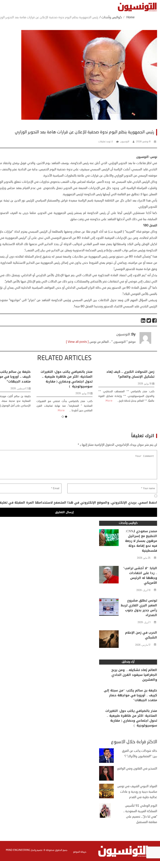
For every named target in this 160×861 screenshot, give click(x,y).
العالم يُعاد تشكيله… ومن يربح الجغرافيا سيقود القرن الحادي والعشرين (134, 675)
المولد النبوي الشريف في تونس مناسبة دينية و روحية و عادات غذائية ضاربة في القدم (137, 792)
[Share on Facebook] (154, 320)
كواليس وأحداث (111, 17)
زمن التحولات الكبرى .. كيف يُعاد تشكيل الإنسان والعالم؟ (97, 374)
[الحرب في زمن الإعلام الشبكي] (109, 640)
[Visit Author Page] (145, 343)
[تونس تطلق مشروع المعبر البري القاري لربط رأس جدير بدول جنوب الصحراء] (109, 608)
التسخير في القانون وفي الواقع (137, 768)
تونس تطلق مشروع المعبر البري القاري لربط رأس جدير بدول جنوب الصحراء (139, 607)
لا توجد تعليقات (105, 142)
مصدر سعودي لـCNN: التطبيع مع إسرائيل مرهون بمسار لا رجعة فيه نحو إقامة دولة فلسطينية (141, 541)
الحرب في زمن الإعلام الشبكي (141, 635)
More (28, 410)
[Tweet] (149, 320)
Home (130, 17)
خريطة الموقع (79, 852)
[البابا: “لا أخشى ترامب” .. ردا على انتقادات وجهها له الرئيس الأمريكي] (109, 575)
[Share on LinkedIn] (143, 320)
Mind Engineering (18, 850)
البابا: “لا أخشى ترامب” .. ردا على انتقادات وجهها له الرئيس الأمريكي (140, 575)
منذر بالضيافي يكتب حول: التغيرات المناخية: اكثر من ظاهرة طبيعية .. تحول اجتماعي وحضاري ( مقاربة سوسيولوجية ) (33, 379)
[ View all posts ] (77, 342)
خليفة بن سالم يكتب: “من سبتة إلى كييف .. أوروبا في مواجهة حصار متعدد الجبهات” (130, 695)
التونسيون (124, 142)
